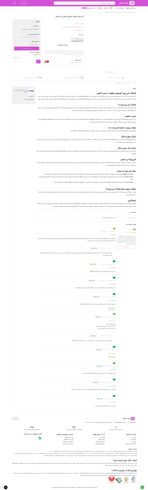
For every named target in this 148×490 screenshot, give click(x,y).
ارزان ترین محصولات (68, 437)
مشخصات (128, 83)
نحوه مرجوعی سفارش (100, 444)
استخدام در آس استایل (131, 444)
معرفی (134, 83)
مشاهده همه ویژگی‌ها (63, 45)
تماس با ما (134, 441)
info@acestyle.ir (118, 422)
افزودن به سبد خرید (26, 48)
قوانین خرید (102, 437)
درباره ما (134, 437)
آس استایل (134, 12)
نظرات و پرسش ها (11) (119, 83)
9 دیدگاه (77, 24)
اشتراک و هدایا (127, 12)
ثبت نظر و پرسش (126, 247)
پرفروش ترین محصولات (68, 441)
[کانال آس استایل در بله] (40, 438)
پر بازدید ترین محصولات (68, 444)
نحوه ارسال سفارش (101, 441)
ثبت (38, 61)
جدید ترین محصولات (68, 439)
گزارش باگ (133, 439)
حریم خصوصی (101, 439)
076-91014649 (130, 422)
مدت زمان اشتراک (35, 41)
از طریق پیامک (36, 54)
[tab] (134, 82)
